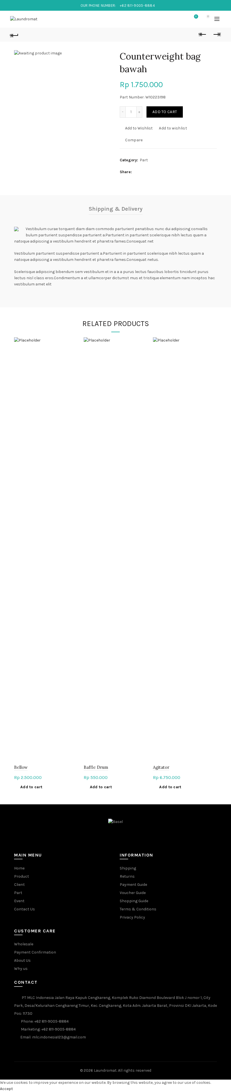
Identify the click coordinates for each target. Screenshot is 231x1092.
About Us (22, 960)
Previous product (203, 34)
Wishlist (196, 16)
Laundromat (105, 1070)
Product (21, 876)
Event (19, 901)
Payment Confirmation (35, 952)
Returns (127, 876)
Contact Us (24, 909)
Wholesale (23, 944)
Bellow (21, 767)
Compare (134, 140)
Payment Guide (133, 884)
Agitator (161, 767)
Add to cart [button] (31, 787)
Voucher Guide (133, 892)
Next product (217, 34)
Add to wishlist (173, 128)
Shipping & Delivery (116, 209)
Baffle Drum (96, 767)
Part (144, 160)
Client (19, 884)
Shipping (128, 868)
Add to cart (164, 111)
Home (19, 868)
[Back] (14, 34)
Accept (6, 1088)
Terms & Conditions (138, 909)
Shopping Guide (134, 901)
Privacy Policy (132, 917)
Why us (21, 968)
